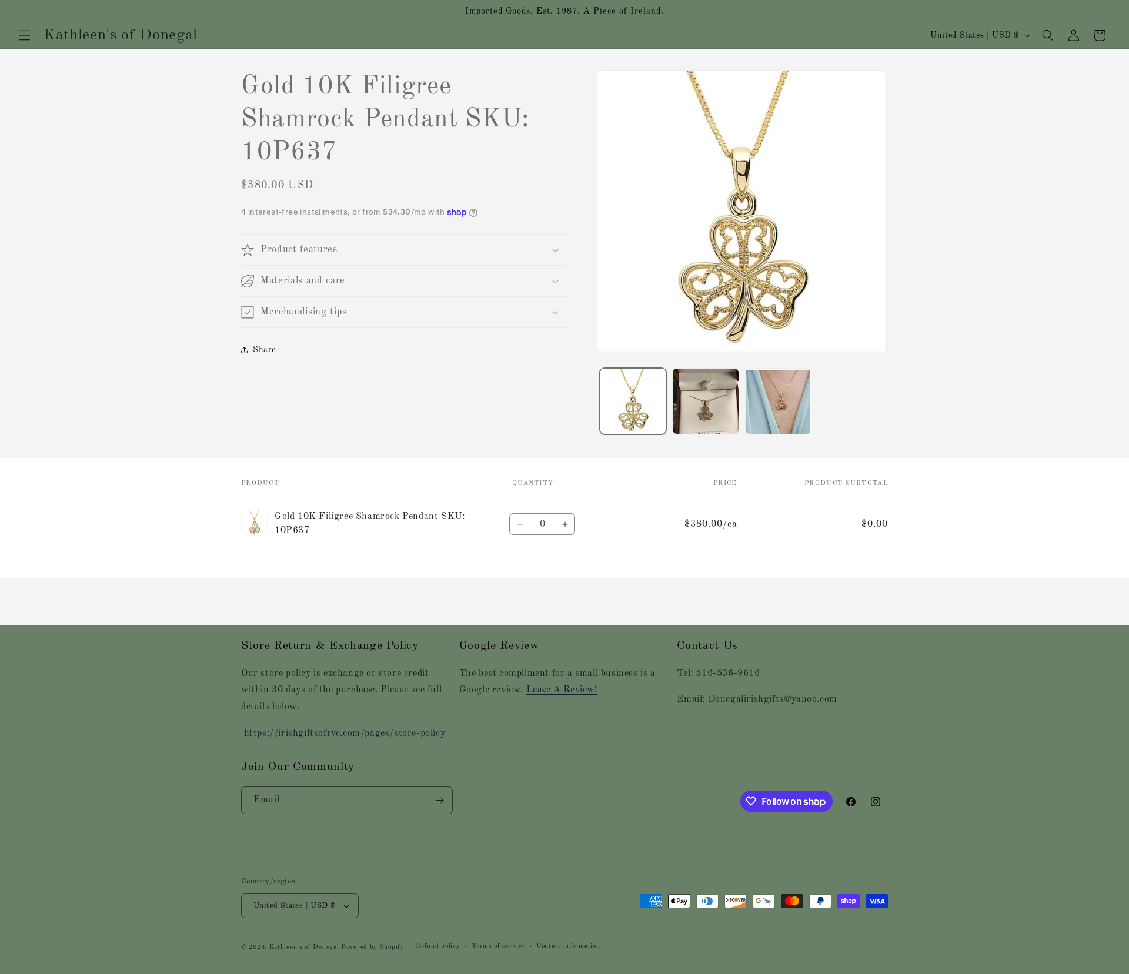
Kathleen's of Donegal (305, 947)
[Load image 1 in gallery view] (633, 401)
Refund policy (438, 946)
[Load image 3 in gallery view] (778, 401)
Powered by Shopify (373, 947)
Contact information (568, 946)
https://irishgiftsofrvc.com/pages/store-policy (345, 733)
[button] (25, 35)
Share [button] (264, 350)
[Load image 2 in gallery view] (705, 401)
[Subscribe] (439, 800)
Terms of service (498, 946)
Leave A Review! (561, 690)
